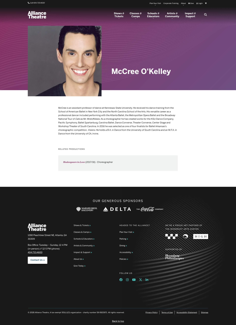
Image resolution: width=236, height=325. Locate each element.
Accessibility (125, 252)
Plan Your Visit (125, 232)
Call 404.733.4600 (37, 3)
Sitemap (204, 312)
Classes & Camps (82, 232)
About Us (78, 259)
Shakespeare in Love (74, 162)
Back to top (118, 321)
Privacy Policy (152, 312)
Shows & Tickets (81, 225)
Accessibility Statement (187, 312)
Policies (122, 259)
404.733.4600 (35, 252)
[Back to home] (37, 15)
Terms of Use (167, 312)
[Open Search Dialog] (205, 15)
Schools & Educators (83, 239)
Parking (122, 239)
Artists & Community (83, 245)
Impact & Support (82, 252)
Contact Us (36, 260)
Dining (122, 245)
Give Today (79, 266)
